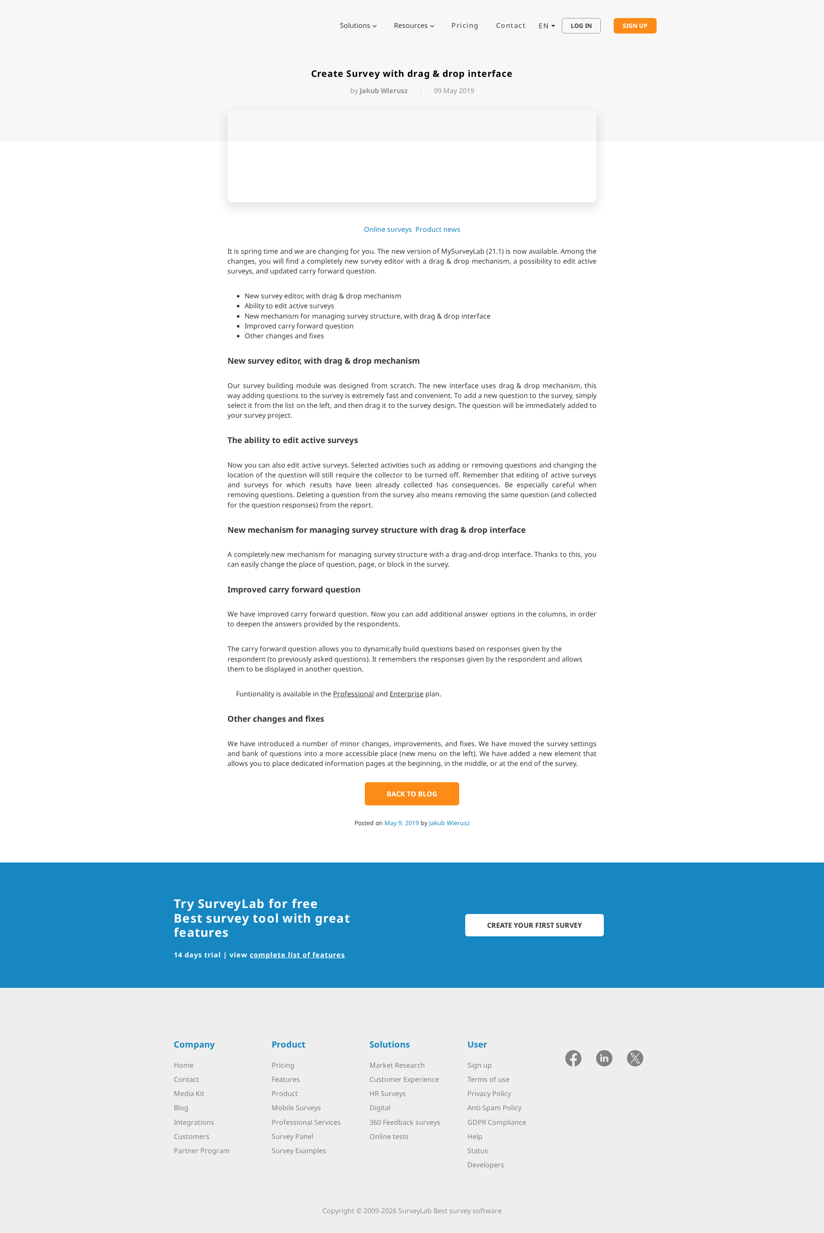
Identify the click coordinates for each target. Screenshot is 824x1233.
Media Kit (189, 1093)
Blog (181, 1107)
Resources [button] (411, 25)
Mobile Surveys (296, 1107)
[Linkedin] (604, 1057)
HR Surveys (388, 1093)
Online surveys (388, 229)
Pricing (465, 25)
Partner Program (202, 1150)
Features (286, 1079)
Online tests (389, 1136)
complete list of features (297, 955)
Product (285, 1093)
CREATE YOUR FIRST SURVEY (534, 925)
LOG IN (581, 26)
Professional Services (306, 1122)
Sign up (479, 1065)
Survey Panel (292, 1136)
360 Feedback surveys (405, 1122)
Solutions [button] (355, 25)
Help (474, 1136)
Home (184, 1065)
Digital (380, 1107)
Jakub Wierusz (449, 823)
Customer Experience (404, 1079)
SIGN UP (635, 26)
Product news (437, 229)
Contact (511, 25)
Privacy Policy (489, 1093)
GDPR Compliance (496, 1122)
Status (477, 1150)
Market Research (397, 1065)
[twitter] (635, 1057)
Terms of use (488, 1079)
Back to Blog (412, 794)
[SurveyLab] (208, 25)
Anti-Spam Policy (494, 1107)
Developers (485, 1164)
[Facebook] (573, 1057)
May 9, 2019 (402, 823)
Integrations (194, 1122)
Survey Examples (299, 1150)
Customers (191, 1136)
